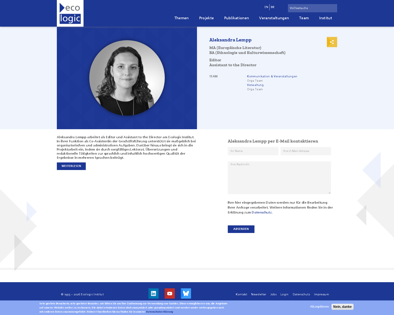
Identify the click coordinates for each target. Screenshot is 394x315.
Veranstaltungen (274, 18)
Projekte (206, 18)
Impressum (321, 294)
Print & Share (332, 42)
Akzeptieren (319, 306)
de (273, 7)
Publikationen (236, 18)
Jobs (273, 294)
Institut (325, 18)
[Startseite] (70, 13)
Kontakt (241, 294)
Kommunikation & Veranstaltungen (272, 76)
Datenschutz (262, 212)
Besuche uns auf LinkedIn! (153, 293)
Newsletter (258, 294)
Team (304, 18)
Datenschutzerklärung (159, 312)
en (266, 7)
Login (285, 294)
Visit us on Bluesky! (186, 293)
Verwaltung (255, 85)
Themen (181, 18)
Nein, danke (342, 306)
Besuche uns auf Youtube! (170, 293)
